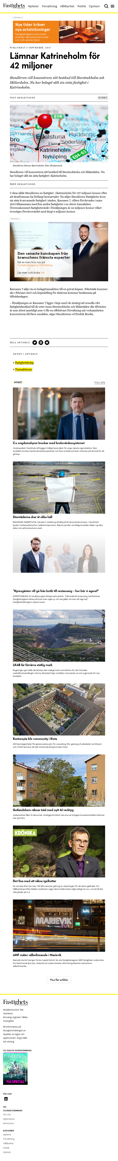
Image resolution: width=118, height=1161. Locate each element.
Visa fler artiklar (59, 979)
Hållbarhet (67, 6)
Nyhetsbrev (9, 1118)
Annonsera (8, 1123)
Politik (81, 6)
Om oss (7, 1114)
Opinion (94, 6)
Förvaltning (49, 6)
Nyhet (102, 98)
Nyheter (33, 6)
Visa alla (99, 382)
